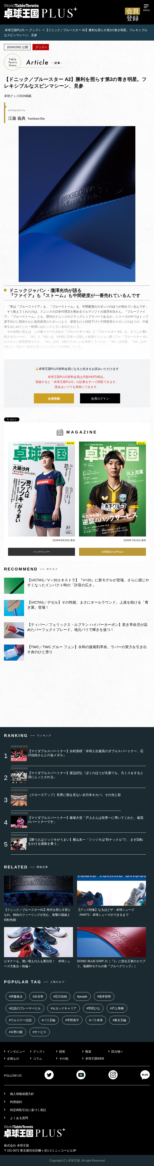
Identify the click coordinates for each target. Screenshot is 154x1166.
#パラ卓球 (96, 1020)
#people (82, 996)
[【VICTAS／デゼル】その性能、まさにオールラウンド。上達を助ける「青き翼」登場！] (14, 615)
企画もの (13, 1058)
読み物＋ (117, 1051)
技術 (62, 1051)
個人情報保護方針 (22, 1094)
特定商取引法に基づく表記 (28, 1110)
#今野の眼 (16, 1032)
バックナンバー (41, 551)
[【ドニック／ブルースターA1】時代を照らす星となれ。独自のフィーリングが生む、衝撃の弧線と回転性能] (38, 904)
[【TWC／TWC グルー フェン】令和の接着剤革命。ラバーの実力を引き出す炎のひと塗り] (14, 659)
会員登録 (132, 11)
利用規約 (16, 1102)
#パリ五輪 (48, 1020)
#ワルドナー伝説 (20, 1020)
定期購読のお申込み (112, 551)
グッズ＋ (39, 1051)
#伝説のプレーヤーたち (25, 1008)
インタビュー (16, 1051)
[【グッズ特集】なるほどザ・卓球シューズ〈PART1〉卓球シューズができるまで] (111, 904)
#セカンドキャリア (63, 1008)
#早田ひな (93, 1008)
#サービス (39, 1032)
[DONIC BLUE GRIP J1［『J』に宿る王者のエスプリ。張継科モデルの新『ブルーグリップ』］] (111, 956)
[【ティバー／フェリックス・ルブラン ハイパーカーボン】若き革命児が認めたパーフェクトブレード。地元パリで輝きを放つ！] (14, 637)
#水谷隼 (38, 996)
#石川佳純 (60, 996)
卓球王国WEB (94, 1058)
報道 (88, 1051)
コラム (37, 1058)
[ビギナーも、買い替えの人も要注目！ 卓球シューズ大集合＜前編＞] (38, 956)
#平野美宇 (72, 1020)
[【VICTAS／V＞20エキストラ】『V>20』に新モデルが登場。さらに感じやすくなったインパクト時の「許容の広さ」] (14, 592)
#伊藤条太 (16, 996)
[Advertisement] (77, 695)
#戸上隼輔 (117, 1008)
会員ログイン (100, 398)
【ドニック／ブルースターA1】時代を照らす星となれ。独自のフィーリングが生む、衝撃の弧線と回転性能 (37, 914)
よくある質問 (19, 1118)
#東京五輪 (119, 1020)
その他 (63, 1058)
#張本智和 (104, 996)
